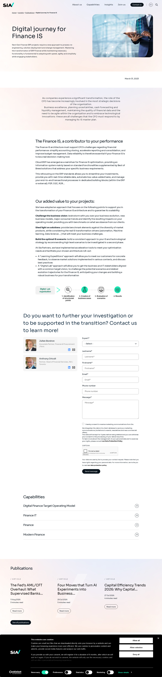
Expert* (85, 338)
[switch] (68, 672)
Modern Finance (34, 534)
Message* (87, 397)
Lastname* (87, 351)
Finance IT (29, 515)
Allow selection (136, 647)
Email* (85, 374)
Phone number (89, 385)
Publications (29, 13)
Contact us (137, 5)
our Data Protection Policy (112, 441)
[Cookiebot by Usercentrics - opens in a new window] (15, 672)
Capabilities (93, 4)
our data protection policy (97, 465)
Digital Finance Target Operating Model (49, 506)
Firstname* (87, 363)
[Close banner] (158, 638)
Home (14, 13)
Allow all (136, 640)
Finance (28, 525)
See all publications (20, 622)
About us (77, 4)
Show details (123, 672)
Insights (108, 4)
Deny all (136, 654)
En (151, 5)
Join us (122, 4)
